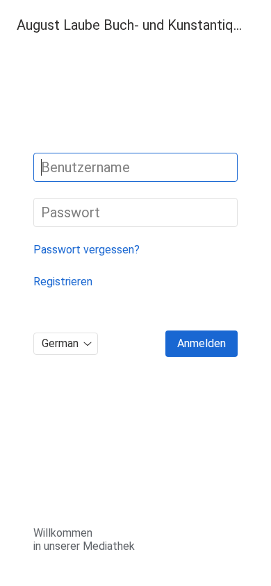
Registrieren (62, 281)
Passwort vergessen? (86, 249)
